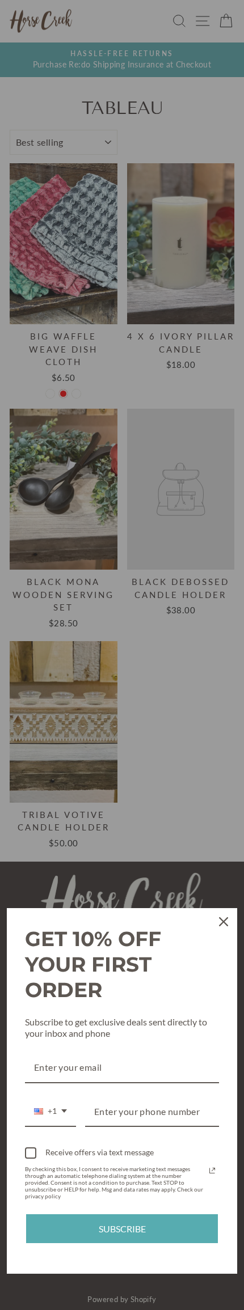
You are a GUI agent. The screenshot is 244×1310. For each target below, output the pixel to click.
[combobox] (50, 1112)
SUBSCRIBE (122, 1228)
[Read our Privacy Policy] (212, 1170)
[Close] (223, 921)
